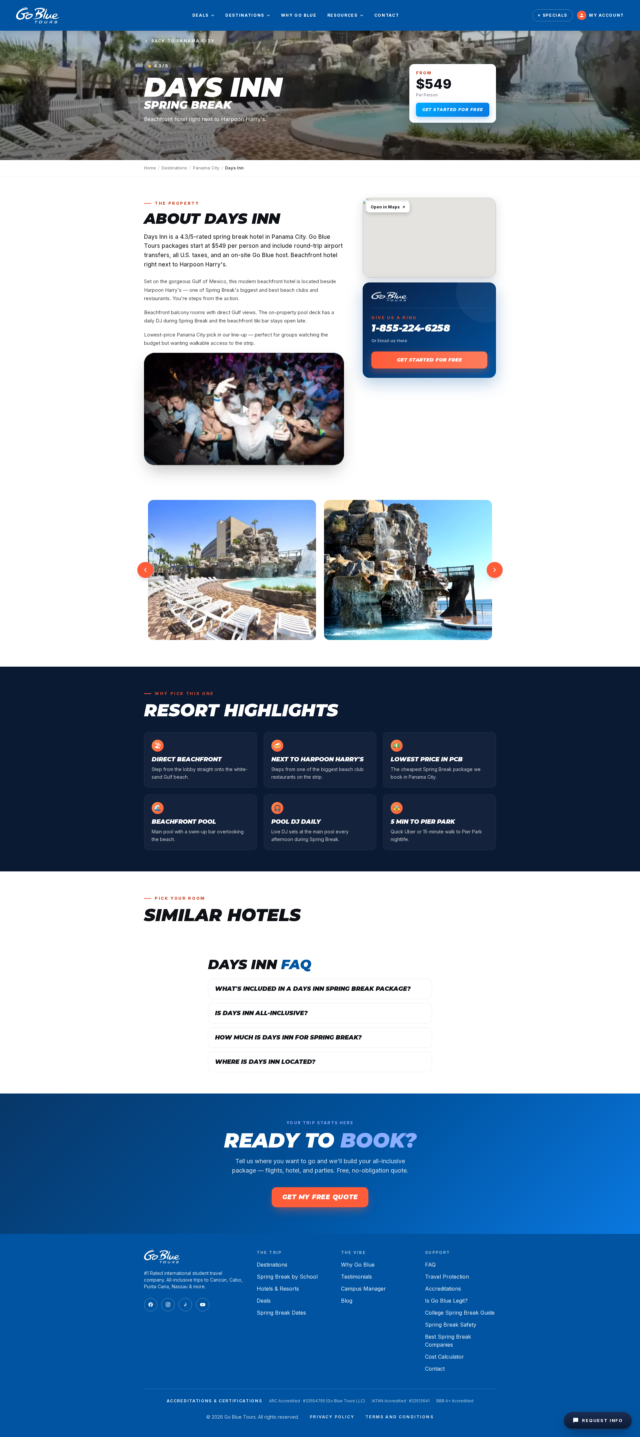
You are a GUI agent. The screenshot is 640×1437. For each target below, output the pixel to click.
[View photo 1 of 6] (232, 570)
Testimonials (356, 1276)
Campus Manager (363, 1288)
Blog (346, 1300)
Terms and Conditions (399, 1416)
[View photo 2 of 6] (408, 570)
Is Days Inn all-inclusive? (261, 1013)
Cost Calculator (444, 1356)
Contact (386, 15)
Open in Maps (385, 206)
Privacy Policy (332, 1416)
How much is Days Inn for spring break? (288, 1037)
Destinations (244, 15)
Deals (200, 15)
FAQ (430, 1264)
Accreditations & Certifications (214, 1400)
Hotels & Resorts (278, 1288)
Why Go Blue (298, 15)
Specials (555, 15)
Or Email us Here (389, 340)
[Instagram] (168, 1304)
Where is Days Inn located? (265, 1061)
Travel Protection (447, 1276)
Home (150, 167)
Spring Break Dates (281, 1312)
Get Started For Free (452, 109)
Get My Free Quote (320, 1197)
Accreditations (443, 1288)
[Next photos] (495, 570)
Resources (342, 15)
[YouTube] (202, 1304)
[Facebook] (150, 1304)
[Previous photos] (145, 570)
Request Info (602, 1420)
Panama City (206, 167)
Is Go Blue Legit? (446, 1300)
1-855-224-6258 (410, 328)
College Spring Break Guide (460, 1312)
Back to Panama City (183, 40)
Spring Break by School (287, 1276)
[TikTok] (185, 1304)
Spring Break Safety (450, 1324)
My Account (606, 15)
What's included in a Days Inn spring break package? (313, 988)
